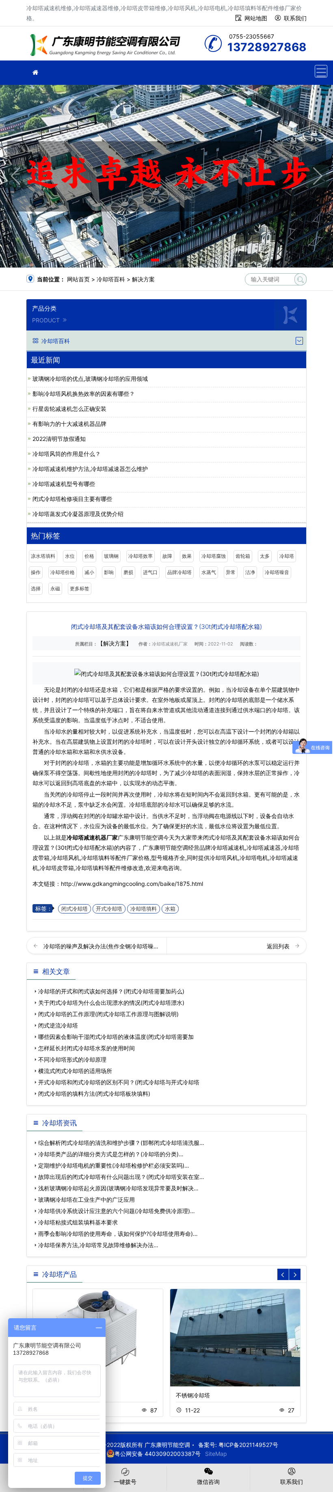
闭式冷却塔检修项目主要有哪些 (72, 498)
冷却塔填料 (143, 909)
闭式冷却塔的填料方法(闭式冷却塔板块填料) (94, 1093)
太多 (265, 556)
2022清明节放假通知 (59, 438)
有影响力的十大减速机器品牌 (69, 423)
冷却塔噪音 (277, 572)
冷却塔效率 (140, 556)
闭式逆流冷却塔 (58, 1025)
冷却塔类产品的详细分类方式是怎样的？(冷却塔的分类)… (111, 1154)
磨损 (128, 572)
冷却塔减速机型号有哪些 (63, 483)
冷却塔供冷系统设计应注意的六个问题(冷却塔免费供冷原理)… (116, 1210)
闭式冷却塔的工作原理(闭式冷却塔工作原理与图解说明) (108, 1014)
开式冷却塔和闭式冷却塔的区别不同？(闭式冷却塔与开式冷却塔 (118, 1082)
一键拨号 (125, 1481)
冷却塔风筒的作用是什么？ (66, 453)
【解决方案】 (114, 643)
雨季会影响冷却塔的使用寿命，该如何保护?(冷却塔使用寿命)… (118, 1233)
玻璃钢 (111, 556)
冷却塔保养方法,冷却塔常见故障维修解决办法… (98, 1245)
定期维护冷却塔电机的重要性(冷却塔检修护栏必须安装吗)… (113, 1165)
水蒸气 (208, 572)
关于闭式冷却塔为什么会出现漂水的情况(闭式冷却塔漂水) (111, 1002)
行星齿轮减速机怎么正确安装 (69, 408)
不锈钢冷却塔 (193, 1395)
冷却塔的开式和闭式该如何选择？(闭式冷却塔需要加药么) (111, 991)
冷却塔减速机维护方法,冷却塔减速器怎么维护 (90, 468)
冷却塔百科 (111, 279)
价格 (89, 556)
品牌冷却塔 (179, 572)
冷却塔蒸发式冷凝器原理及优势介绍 (77, 513)
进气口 (150, 572)
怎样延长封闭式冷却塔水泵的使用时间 (86, 1048)
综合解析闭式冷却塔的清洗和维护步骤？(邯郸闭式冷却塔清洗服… (121, 1142)
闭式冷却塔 (74, 909)
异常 (231, 572)
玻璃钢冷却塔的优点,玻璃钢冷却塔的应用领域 (90, 378)
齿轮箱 (243, 556)
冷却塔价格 (62, 572)
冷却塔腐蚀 (213, 556)
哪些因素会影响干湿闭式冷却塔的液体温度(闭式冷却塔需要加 (116, 1036)
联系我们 (295, 18)
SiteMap (216, 1453)
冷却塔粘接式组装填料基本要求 (78, 1222)
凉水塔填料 (43, 556)
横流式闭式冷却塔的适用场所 (75, 1070)
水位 (70, 556)
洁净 (250, 572)
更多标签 (79, 588)
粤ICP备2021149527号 (248, 1444)
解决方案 (143, 279)
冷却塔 (286, 556)
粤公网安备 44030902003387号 (158, 1453)
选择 (36, 588)
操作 (36, 572)
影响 (109, 572)
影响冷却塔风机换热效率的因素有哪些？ (83, 393)
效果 (187, 556)
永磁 (55, 588)
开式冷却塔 (109, 909)
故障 (167, 556)
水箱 (170, 909)
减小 (89, 572)
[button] (155, 260)
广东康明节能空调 (107, 46)
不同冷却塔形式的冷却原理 (72, 1059)
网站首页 (78, 279)
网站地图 (255, 18)
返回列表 (279, 946)
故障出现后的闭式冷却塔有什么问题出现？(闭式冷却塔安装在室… (121, 1176)
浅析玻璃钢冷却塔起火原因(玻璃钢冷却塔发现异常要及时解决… (118, 1188)
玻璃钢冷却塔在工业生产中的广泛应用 (86, 1199)
